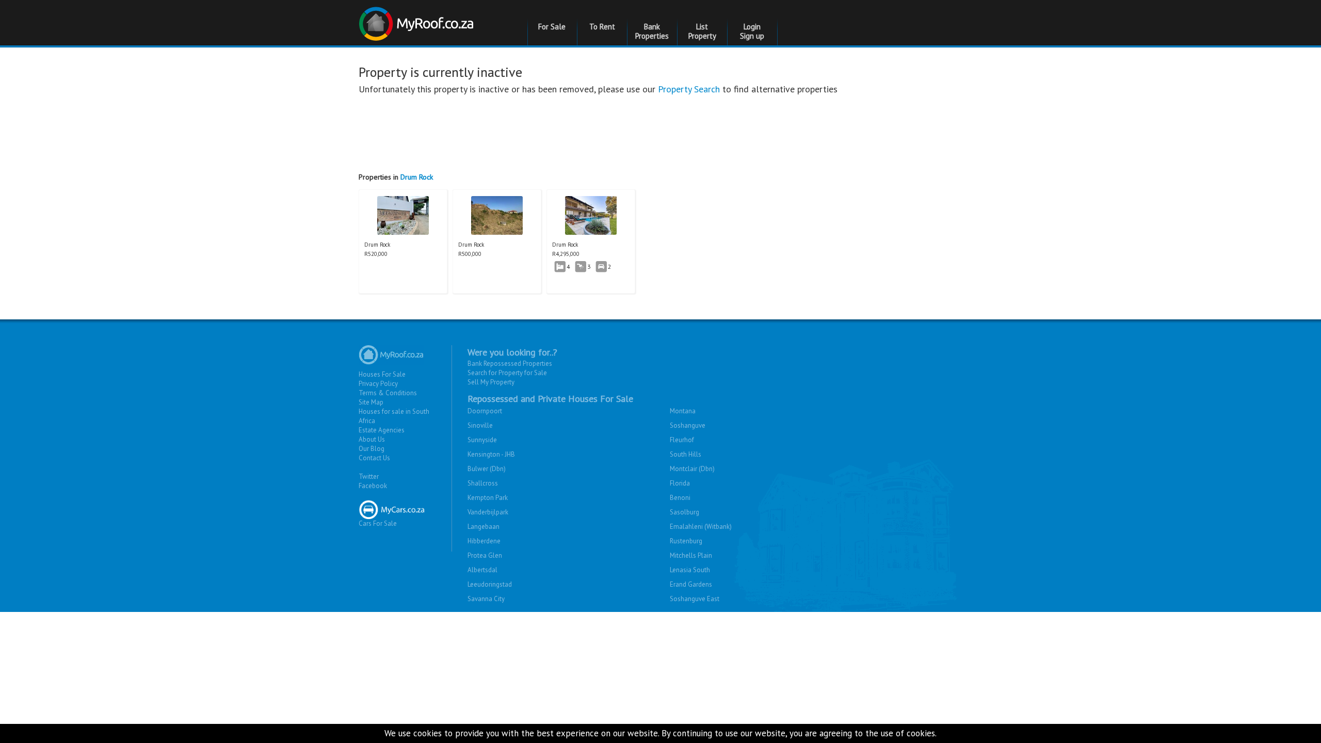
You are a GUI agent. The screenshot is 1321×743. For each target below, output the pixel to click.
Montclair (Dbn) (692, 468)
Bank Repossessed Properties (510, 363)
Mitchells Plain (691, 555)
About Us (372, 439)
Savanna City (486, 598)
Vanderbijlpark (488, 512)
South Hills (685, 454)
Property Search (689, 89)
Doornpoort (485, 411)
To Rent (602, 26)
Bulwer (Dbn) (487, 468)
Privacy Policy (378, 383)
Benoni (680, 497)
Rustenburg (686, 541)
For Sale (552, 26)
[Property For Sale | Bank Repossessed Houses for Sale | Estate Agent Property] (418, 19)
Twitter (369, 476)
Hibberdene (484, 541)
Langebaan (484, 526)
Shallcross (483, 483)
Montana (683, 411)
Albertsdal (482, 570)
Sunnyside (482, 439)
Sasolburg (684, 512)
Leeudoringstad (490, 584)
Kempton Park (488, 497)
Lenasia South (690, 570)
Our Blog (371, 448)
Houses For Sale (382, 374)
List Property (702, 31)
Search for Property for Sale (507, 372)
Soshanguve (687, 425)
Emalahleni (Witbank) (701, 526)
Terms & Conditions (388, 393)
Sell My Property (491, 382)
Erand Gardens (691, 584)
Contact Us (374, 458)
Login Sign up (752, 31)
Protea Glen (485, 555)
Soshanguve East (694, 598)
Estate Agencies (382, 430)
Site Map (371, 402)
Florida (680, 483)
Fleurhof (682, 439)
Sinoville (480, 425)
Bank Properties (652, 31)
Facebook (373, 485)
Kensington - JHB (491, 454)
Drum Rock (416, 177)
